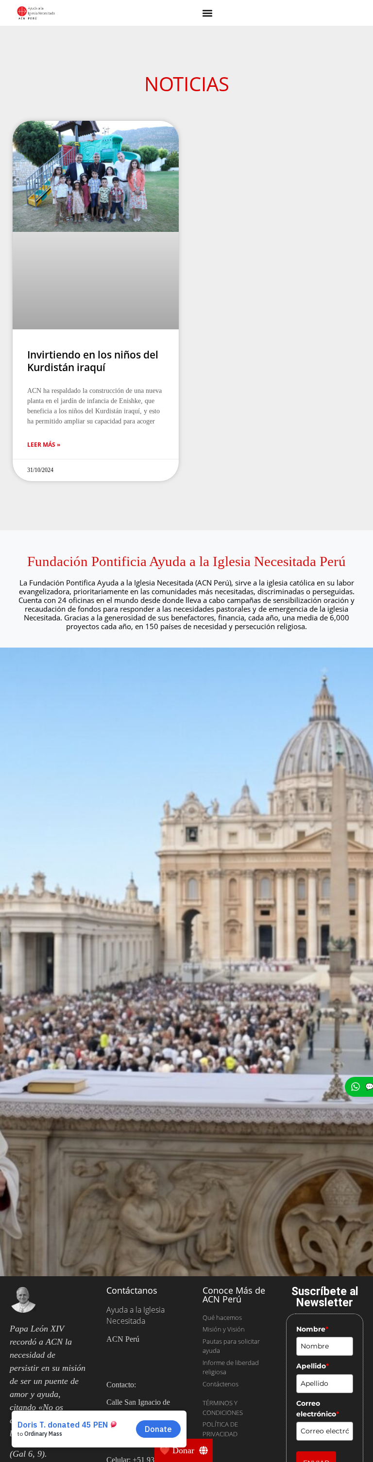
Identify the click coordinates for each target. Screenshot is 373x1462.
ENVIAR (316, 1352)
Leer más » (43, 333)
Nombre (312, 1218)
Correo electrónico (317, 1297)
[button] (208, 13)
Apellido (312, 1255)
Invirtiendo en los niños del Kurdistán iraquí (92, 250)
